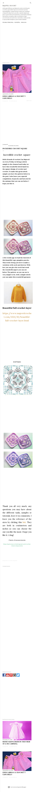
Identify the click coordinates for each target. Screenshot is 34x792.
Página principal (8, 22)
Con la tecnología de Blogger (18, 787)
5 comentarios (13, 746)
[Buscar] (30, 2)
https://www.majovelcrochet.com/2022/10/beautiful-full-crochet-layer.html (17, 317)
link (24, 522)
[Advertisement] (17, 40)
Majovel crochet (9, 6)
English (23, 22)
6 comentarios (13, 101)
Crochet (10, 560)
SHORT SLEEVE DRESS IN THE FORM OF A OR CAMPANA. (16, 743)
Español (17, 22)
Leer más (28, 100)
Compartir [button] (5, 101)
